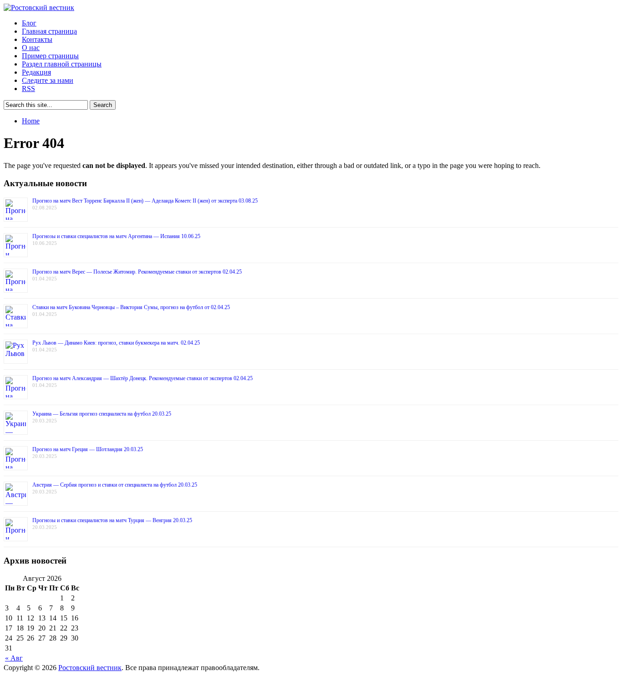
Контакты (37, 39)
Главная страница (49, 31)
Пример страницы (50, 56)
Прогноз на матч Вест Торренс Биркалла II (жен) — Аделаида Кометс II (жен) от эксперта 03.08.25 (145, 201)
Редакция (36, 72)
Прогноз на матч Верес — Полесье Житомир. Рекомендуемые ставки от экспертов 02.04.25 (137, 272)
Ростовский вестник (90, 667)
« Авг (14, 658)
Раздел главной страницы (62, 64)
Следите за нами (47, 80)
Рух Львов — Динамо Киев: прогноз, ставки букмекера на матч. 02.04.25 (116, 343)
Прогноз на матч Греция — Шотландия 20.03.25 (87, 449)
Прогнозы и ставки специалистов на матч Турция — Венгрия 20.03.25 (112, 520)
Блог (29, 23)
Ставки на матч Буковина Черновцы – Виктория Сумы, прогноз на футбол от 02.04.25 (131, 307)
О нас (31, 47)
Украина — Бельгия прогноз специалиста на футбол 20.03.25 (101, 414)
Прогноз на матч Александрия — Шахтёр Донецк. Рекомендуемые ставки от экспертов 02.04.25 (142, 378)
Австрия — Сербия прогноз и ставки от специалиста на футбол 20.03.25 (114, 485)
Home (31, 121)
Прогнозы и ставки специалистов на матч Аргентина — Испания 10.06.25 (116, 236)
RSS (28, 88)
